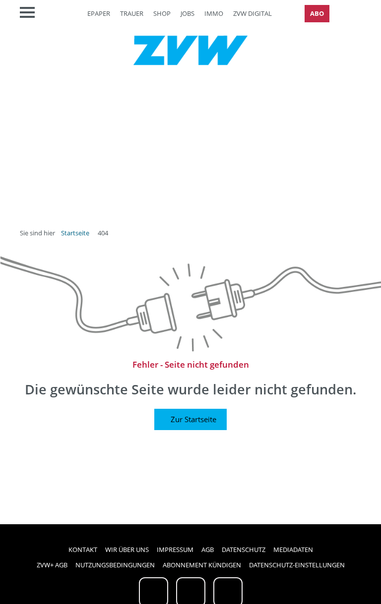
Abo (317, 13)
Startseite (75, 232)
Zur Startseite (193, 419)
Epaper (98, 13)
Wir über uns (127, 549)
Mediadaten (293, 549)
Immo (213, 13)
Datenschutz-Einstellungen (297, 564)
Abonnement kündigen (202, 564)
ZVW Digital (252, 13)
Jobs (187, 13)
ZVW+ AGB (52, 564)
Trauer (131, 13)
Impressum (175, 549)
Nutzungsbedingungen (115, 564)
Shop (162, 13)
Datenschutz (243, 549)
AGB (207, 549)
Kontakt (82, 549)
